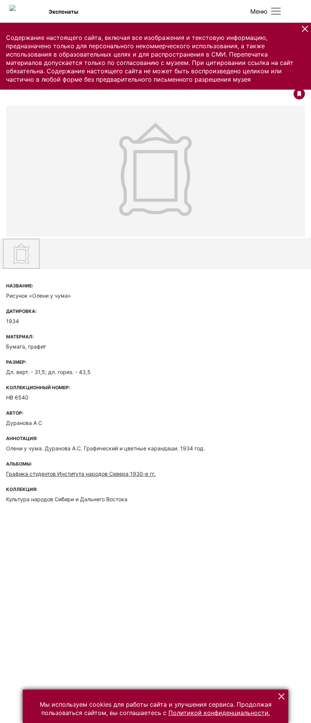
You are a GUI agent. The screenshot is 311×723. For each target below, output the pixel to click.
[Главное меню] (275, 11)
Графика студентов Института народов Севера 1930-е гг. (81, 473)
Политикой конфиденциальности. (219, 713)
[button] (305, 29)
